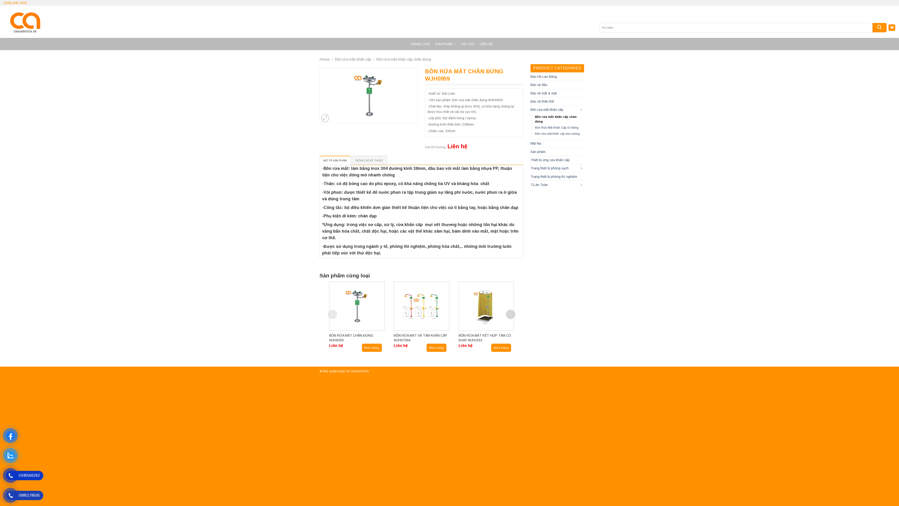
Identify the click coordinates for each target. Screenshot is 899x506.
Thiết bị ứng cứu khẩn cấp (550, 160)
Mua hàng (371, 348)
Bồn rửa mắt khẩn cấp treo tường (557, 133)
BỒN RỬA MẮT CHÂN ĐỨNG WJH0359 (351, 338)
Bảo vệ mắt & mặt (544, 93)
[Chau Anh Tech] (85, 22)
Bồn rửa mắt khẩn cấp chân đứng (403, 59)
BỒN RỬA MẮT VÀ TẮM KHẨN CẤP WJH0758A (420, 338)
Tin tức (467, 44)
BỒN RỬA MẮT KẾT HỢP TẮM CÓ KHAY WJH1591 (485, 338)
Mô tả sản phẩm (335, 160)
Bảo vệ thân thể (542, 101)
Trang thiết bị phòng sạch (550, 168)
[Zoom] (325, 118)
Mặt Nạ (536, 143)
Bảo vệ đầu (539, 85)
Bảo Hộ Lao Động (544, 76)
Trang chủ (420, 44)
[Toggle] (581, 110)
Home (325, 59)
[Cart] (891, 27)
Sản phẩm (443, 44)
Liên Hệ (486, 44)
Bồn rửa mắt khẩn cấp (353, 59)
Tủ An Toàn (539, 185)
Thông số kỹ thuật (369, 160)
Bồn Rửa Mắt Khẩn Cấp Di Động (556, 127)
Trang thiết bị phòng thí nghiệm (554, 177)
